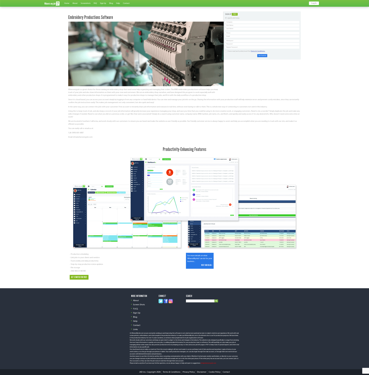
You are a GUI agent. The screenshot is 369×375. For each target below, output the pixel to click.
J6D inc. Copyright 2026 (150, 372)
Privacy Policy (189, 372)
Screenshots (86, 3)
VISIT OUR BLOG (206, 265)
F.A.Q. (135, 309)
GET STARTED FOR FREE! (79, 277)
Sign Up (103, 3)
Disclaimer (201, 372)
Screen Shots (139, 305)
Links (135, 329)
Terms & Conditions (171, 372)
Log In (314, 3)
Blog (111, 3)
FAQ (95, 3)
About (75, 3)
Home (66, 3)
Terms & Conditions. (258, 51)
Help (118, 3)
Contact (126, 3)
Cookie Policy (214, 372)
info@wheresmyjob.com (208, 363)
